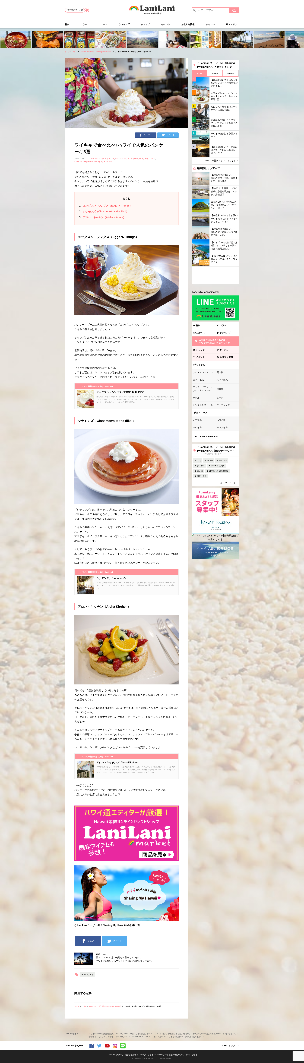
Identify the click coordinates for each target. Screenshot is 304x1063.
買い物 (220, 372)
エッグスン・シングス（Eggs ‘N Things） (105, 205)
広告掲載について (176, 1055)
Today (199, 73)
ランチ (210, 460)
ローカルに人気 (217, 466)
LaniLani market (209, 436)
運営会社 (129, 1055)
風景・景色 (201, 476)
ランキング (124, 24)
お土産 (220, 388)
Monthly (230, 73)
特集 (67, 24)
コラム (83, 24)
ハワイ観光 (222, 380)
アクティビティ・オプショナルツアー (203, 389)
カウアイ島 (222, 427)
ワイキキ (119, 158)
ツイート (170, 135)
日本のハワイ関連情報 (218, 471)
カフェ (127, 158)
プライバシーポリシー (157, 1055)
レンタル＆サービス (203, 405)
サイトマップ (140, 1055)
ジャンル (210, 24)
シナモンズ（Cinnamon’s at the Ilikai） (104, 211)
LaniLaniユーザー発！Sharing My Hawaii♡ (96, 52)
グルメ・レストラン (97, 158)
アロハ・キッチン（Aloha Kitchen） (102, 217)
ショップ (145, 24)
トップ (67, 52)
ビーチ (220, 397)
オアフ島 (110, 158)
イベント (165, 24)
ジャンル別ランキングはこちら (220, 160)
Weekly (215, 73)
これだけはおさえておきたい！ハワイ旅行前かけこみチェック (214, 341)
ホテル (196, 397)
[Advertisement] (215, 275)
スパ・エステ (199, 380)
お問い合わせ (191, 1055)
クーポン (224, 350)
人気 (199, 460)
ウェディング (223, 405)
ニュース (102, 24)
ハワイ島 (221, 420)
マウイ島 (197, 427)
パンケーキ (144, 158)
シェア (147, 135)
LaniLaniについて (115, 1055)
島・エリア (231, 24)
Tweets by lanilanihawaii (205, 292)
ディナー (201, 466)
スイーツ (134, 158)
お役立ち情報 (188, 24)
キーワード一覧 (228, 483)
